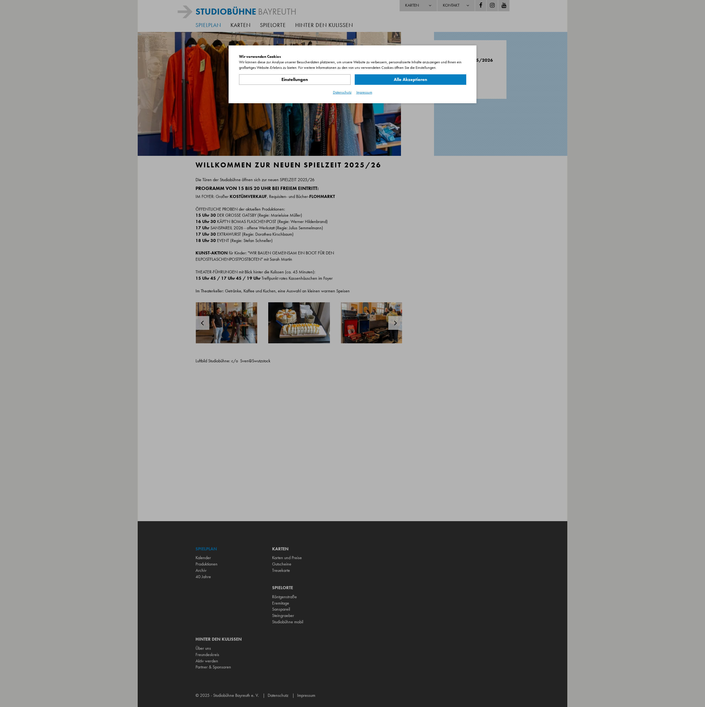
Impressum (364, 92)
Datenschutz (342, 92)
